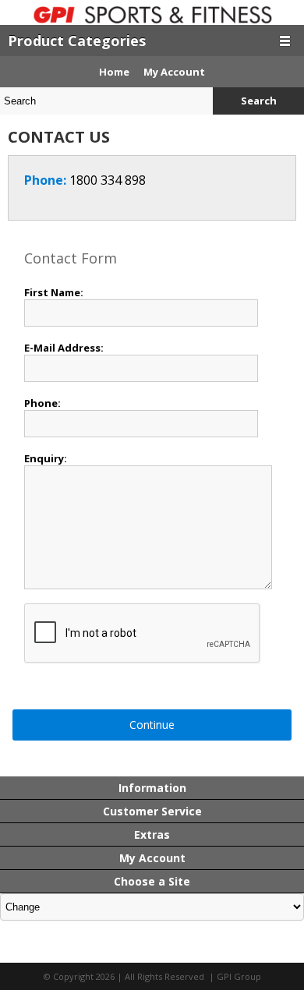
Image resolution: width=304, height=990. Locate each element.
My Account (174, 72)
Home (114, 72)
